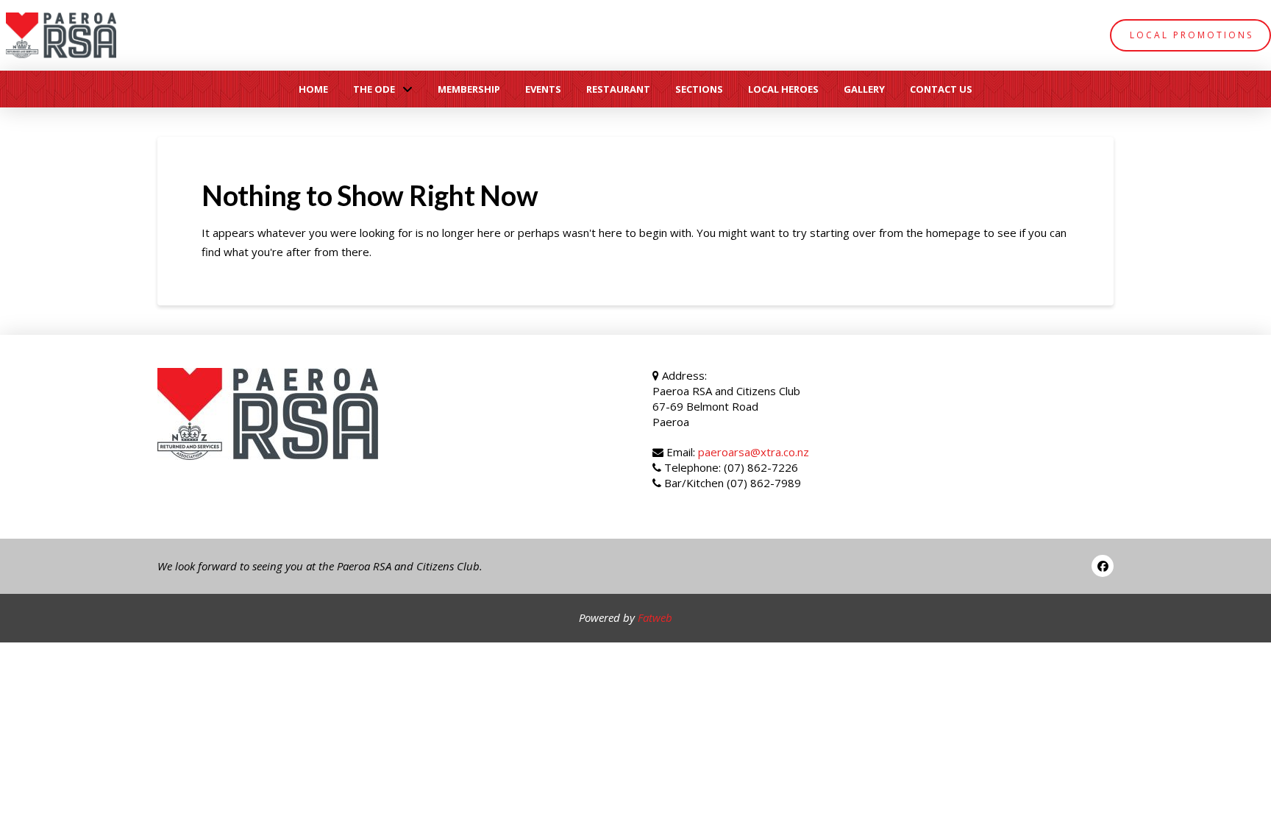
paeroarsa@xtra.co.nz (753, 451)
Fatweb (655, 617)
